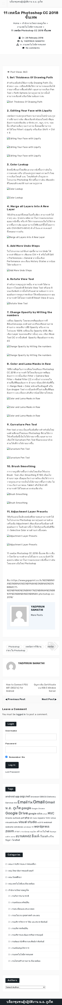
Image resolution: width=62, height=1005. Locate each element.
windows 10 (29, 827)
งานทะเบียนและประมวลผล (22, 909)
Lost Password (12, 772)
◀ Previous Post (15, 699)
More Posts (37, 615)
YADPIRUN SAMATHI (34, 41)
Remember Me (16, 757)
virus (53, 818)
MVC (51, 813)
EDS (15, 803)
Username (11, 731)
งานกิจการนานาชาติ (20, 896)
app (17, 796)
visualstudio (11, 822)
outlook (16, 818)
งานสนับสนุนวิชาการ (20, 948)
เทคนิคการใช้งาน (34, 647)
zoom (9, 831)
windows (18, 827)
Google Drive (16, 813)
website (9, 827)
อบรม (13, 837)
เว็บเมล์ (44, 836)
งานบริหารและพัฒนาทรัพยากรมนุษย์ (27, 935)
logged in (21, 714)
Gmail (39, 801)
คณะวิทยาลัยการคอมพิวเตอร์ (20, 871)
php (27, 817)
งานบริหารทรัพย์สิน (19, 928)
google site (35, 813)
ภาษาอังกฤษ (25, 832)
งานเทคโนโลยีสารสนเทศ (29, 27)
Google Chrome (38, 809)
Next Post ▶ (49, 699)
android (10, 796)
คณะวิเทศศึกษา (15, 877)
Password (10, 743)
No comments (33, 48)
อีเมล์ (35, 836)
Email (23, 802)
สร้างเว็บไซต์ (43, 831)
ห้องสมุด (53, 832)
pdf (22, 818)
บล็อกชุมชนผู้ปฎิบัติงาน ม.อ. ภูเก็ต (26, 1)
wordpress (42, 826)
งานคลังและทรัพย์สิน (20, 902)
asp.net (25, 796)
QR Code (33, 818)
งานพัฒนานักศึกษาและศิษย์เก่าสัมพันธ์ (27, 941)
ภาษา (17, 831)
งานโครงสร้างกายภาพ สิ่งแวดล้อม (25, 961)
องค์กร (7, 837)
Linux (44, 814)
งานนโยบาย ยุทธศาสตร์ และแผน (25, 915)
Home (16, 23)
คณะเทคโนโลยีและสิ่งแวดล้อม (21, 884)
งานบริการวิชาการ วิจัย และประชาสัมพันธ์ (29, 922)
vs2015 (40, 822)
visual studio (28, 822)
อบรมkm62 (23, 836)
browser (35, 796)
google (26, 808)
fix (30, 802)
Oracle (8, 818)
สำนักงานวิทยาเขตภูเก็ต (34, 23)
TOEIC (47, 818)
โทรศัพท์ (16, 840)
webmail (48, 822)
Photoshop (14, 647)
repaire (41, 818)
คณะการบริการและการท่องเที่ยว (22, 864)
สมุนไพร (33, 832)
